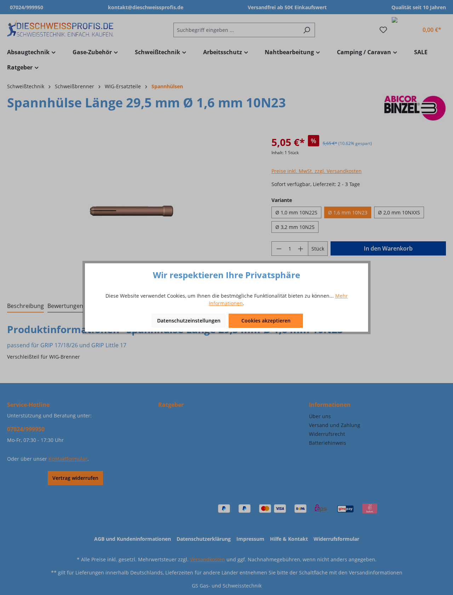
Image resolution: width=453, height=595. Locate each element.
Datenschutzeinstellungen (188, 320)
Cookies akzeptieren (266, 320)
